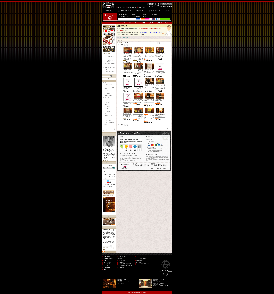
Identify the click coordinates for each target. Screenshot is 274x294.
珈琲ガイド (121, 258)
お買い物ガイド (122, 256)
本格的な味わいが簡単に (106, 44)
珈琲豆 (105, 82)
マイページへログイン (133, 22)
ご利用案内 (143, 22)
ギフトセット (106, 106)
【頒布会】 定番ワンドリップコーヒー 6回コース (138, 89)
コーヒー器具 (106, 102)
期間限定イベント (107, 115)
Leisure (105, 124)
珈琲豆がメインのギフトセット (109, 64)
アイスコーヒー (107, 90)
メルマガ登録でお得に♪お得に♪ (108, 195)
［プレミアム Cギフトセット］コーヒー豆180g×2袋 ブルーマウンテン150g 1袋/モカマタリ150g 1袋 (138, 56)
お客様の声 (159, 22)
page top (168, 128)
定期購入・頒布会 (107, 95)
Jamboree (105, 126)
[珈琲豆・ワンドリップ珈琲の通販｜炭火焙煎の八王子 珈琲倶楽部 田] (108, 5)
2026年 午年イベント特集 (109, 130)
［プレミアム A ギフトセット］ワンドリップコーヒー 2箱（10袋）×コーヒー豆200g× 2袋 (127, 56)
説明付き (119, 42)
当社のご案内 (121, 260)
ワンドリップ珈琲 (107, 84)
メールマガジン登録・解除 (142, 264)
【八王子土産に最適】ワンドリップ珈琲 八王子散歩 (127, 116)
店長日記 (138, 262)
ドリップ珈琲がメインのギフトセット (109, 61)
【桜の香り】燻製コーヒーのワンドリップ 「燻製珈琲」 (160, 116)
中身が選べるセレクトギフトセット (109, 68)
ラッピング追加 (107, 120)
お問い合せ (151, 22)
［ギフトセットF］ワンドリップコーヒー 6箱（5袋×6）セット (160, 55)
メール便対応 (106, 93)
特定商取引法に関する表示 (124, 264)
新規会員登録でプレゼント (107, 53)
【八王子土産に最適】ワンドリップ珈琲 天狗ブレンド (138, 101)
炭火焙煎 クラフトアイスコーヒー (109, 72)
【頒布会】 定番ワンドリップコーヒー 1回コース (160, 74)
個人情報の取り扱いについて (125, 265)
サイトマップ (168, 22)
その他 (105, 104)
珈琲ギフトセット (108, 256)
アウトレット (106, 117)
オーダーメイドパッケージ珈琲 (109, 88)
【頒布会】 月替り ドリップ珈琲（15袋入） (128, 104)
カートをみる (121, 22)
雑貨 (105, 269)
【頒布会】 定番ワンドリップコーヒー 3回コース (128, 89)
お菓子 (105, 113)
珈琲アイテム (106, 97)
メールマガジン (106, 227)
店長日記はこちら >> (108, 160)
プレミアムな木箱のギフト (109, 57)
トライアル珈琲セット (109, 258)
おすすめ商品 (106, 78)
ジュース (105, 99)
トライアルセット (107, 108)
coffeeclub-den (136, 292)
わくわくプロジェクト (108, 122)
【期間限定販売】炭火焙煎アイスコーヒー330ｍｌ (160, 101)
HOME (119, 37)
